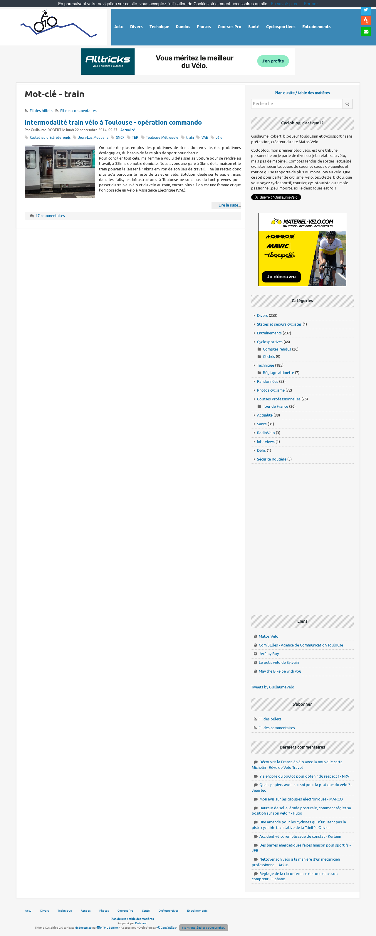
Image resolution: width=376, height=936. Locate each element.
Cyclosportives (270, 341)
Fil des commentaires (78, 110)
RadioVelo (266, 432)
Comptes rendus (277, 349)
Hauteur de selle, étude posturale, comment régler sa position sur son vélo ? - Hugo (301, 810)
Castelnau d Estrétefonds (50, 138)
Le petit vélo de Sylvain (279, 662)
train (190, 138)
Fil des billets (41, 110)
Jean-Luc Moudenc (93, 138)
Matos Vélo (268, 636)
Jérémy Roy (269, 653)
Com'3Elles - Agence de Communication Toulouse (301, 645)
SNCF (120, 138)
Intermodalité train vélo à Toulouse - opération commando (113, 123)
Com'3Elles (168, 928)
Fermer (311, 3)
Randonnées (267, 381)
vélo (219, 138)
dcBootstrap (83, 928)
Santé (262, 424)
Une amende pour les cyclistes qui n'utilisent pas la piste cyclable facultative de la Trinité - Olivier (299, 825)
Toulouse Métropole (162, 138)
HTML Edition (109, 928)
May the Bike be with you (280, 671)
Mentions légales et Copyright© (203, 928)
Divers (262, 315)
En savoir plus (284, 3)
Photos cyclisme (271, 390)
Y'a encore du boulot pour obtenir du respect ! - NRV (304, 776)
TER (135, 138)
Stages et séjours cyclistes (279, 324)
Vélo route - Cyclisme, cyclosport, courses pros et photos (59, 26)
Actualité (127, 130)
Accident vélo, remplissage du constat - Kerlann (300, 836)
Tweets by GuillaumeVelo (272, 687)
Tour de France (275, 406)
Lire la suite (228, 205)
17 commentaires (50, 215)
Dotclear (141, 923)
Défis (261, 450)
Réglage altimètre (278, 372)
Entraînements (269, 333)
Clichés (269, 356)
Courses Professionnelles (279, 399)
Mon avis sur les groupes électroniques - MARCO (301, 799)
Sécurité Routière (271, 459)
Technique (265, 365)
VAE (205, 138)
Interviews (266, 441)
